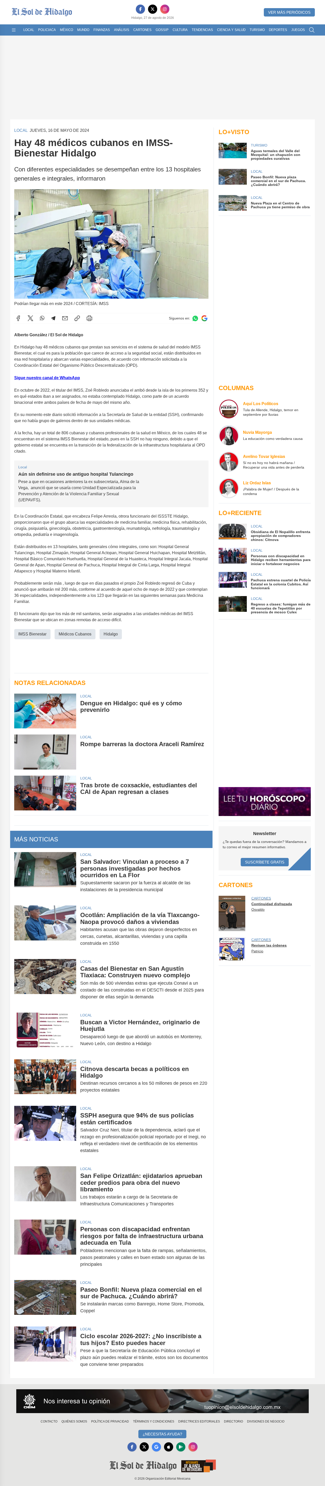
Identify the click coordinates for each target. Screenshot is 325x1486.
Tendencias (202, 30)
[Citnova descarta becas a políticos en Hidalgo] (45, 1079)
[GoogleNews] (156, 1446)
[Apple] (168, 1446)
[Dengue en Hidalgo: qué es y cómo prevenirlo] (45, 711)
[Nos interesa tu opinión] (162, 1401)
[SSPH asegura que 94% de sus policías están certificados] (45, 1133)
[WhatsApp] (42, 318)
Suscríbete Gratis (264, 862)
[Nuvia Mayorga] (229, 435)
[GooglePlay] (180, 1446)
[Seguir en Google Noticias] (204, 318)
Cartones (142, 30)
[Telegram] (53, 318)
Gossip (162, 30)
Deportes (278, 30)
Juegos (298, 30)
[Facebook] (140, 9)
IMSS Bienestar (32, 634)
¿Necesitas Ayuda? (162, 1434)
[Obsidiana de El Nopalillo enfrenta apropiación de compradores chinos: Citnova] (233, 533)
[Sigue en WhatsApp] (195, 318)
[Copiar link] (77, 318)
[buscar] (312, 30)
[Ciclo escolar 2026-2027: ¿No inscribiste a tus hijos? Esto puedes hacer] (45, 1350)
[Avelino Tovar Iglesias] (229, 462)
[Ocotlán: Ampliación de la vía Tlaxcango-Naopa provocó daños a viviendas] (45, 929)
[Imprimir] (89, 318)
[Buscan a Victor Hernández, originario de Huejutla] (45, 1033)
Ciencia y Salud (231, 30)
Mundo (83, 30)
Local (28, 30)
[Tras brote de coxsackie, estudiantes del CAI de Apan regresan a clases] (45, 793)
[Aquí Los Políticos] (229, 409)
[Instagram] (164, 9)
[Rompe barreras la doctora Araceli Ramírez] (45, 751)
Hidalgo (111, 634)
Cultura (180, 30)
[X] (152, 9)
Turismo (257, 30)
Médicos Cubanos (75, 634)
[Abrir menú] (13, 30)
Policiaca (47, 30)
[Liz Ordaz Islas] (229, 488)
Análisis (121, 30)
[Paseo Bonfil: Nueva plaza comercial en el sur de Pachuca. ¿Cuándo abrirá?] (45, 1300)
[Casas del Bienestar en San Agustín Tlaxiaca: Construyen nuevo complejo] (45, 982)
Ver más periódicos (289, 12)
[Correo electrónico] (65, 318)
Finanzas (101, 30)
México (66, 30)
